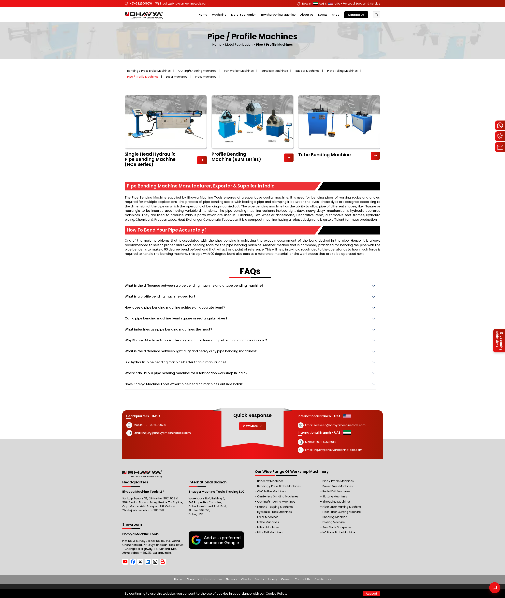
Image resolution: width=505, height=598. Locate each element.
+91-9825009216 (154, 425)
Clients (246, 579)
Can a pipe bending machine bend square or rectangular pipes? (176, 318)
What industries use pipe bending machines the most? (168, 329)
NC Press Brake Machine (339, 532)
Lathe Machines (268, 522)
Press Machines (205, 77)
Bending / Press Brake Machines (149, 71)
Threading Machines (337, 502)
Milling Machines (268, 527)
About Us (306, 15)
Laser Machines (176, 77)
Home (203, 15)
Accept (371, 593)
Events (322, 15)
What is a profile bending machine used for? (160, 296)
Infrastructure (212, 579)
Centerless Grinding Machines (277, 496)
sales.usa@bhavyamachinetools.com (340, 425)
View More (250, 426)
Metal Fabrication (243, 15)
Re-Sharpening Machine (278, 15)
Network (231, 579)
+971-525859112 (325, 442)
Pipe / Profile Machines (142, 77)
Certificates (322, 579)
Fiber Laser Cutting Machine (342, 512)
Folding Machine (334, 522)
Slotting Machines (335, 496)
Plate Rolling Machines (342, 71)
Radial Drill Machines (336, 491)
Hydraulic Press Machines (274, 512)
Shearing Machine (335, 517)
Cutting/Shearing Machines (197, 71)
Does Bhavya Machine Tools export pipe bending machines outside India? (184, 384)
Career (286, 579)
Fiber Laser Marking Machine (342, 507)
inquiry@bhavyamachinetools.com (166, 433)
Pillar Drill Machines (270, 532)
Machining (219, 15)
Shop (335, 15)
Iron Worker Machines (239, 71)
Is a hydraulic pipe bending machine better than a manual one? (175, 362)
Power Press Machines (338, 486)
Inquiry (272, 579)
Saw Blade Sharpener (337, 527)
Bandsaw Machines (275, 71)
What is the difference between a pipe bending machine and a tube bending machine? (194, 285)
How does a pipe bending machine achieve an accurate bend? (175, 307)
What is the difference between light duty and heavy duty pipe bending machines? (191, 351)
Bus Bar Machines (307, 71)
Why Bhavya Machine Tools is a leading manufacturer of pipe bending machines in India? (196, 340)
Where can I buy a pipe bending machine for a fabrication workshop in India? (186, 373)
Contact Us (356, 15)
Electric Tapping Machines (275, 507)
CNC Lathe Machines (271, 491)
